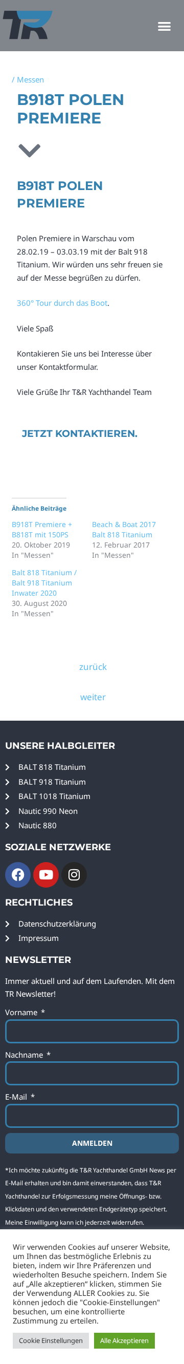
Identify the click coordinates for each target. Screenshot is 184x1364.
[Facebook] (18, 875)
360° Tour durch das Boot (62, 303)
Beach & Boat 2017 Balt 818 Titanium (124, 529)
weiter (93, 697)
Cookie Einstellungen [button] (51, 1340)
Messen (30, 79)
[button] (164, 25)
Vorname (22, 1012)
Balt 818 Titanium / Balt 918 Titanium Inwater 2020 (44, 583)
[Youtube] (46, 875)
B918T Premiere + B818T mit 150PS (42, 529)
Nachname (25, 1055)
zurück (93, 667)
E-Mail (17, 1097)
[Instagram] (74, 875)
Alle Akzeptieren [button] (124, 1340)
